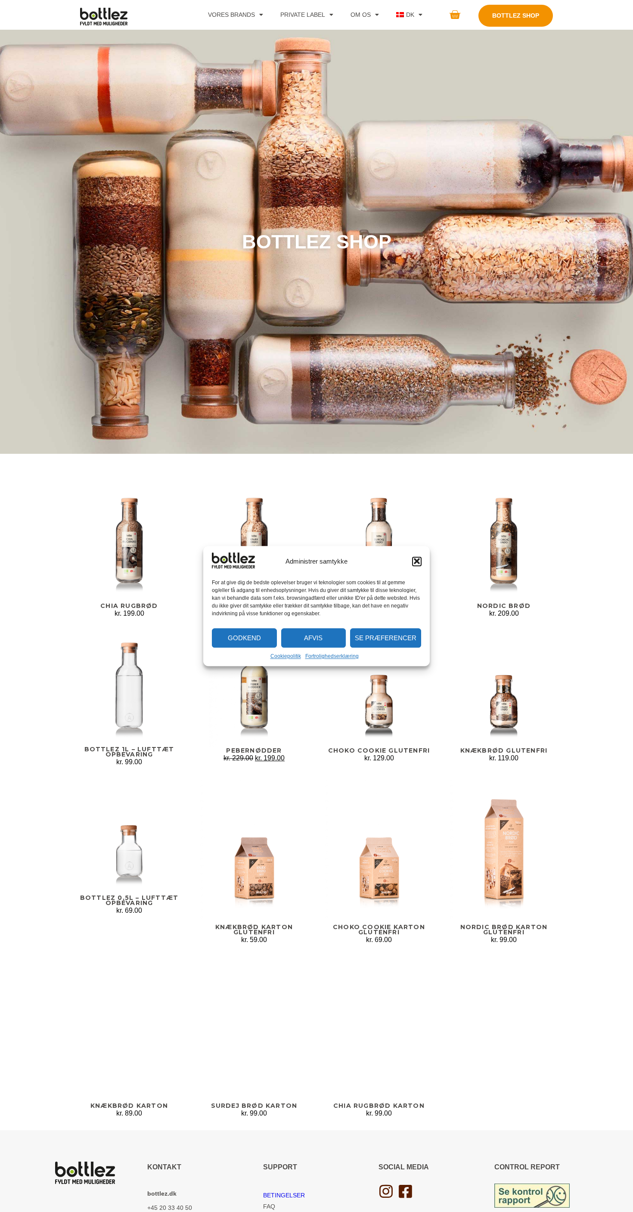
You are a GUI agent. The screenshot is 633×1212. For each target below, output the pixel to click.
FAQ (269, 1206)
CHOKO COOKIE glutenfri (379, 750)
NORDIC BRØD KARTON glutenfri (504, 929)
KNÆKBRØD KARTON (129, 1106)
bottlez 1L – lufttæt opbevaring (129, 751)
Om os (361, 14)
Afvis (313, 638)
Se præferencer (385, 638)
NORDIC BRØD (504, 606)
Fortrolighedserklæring (332, 656)
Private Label (302, 14)
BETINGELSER (284, 1195)
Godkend (244, 638)
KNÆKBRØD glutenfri (504, 750)
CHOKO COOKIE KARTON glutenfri (379, 929)
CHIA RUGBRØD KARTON (379, 1106)
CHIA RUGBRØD (129, 606)
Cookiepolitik (285, 656)
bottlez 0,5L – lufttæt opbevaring (129, 900)
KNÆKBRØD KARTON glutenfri (254, 929)
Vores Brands (231, 14)
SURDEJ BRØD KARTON (254, 1106)
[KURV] (454, 14)
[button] (417, 561)
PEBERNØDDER (254, 750)
